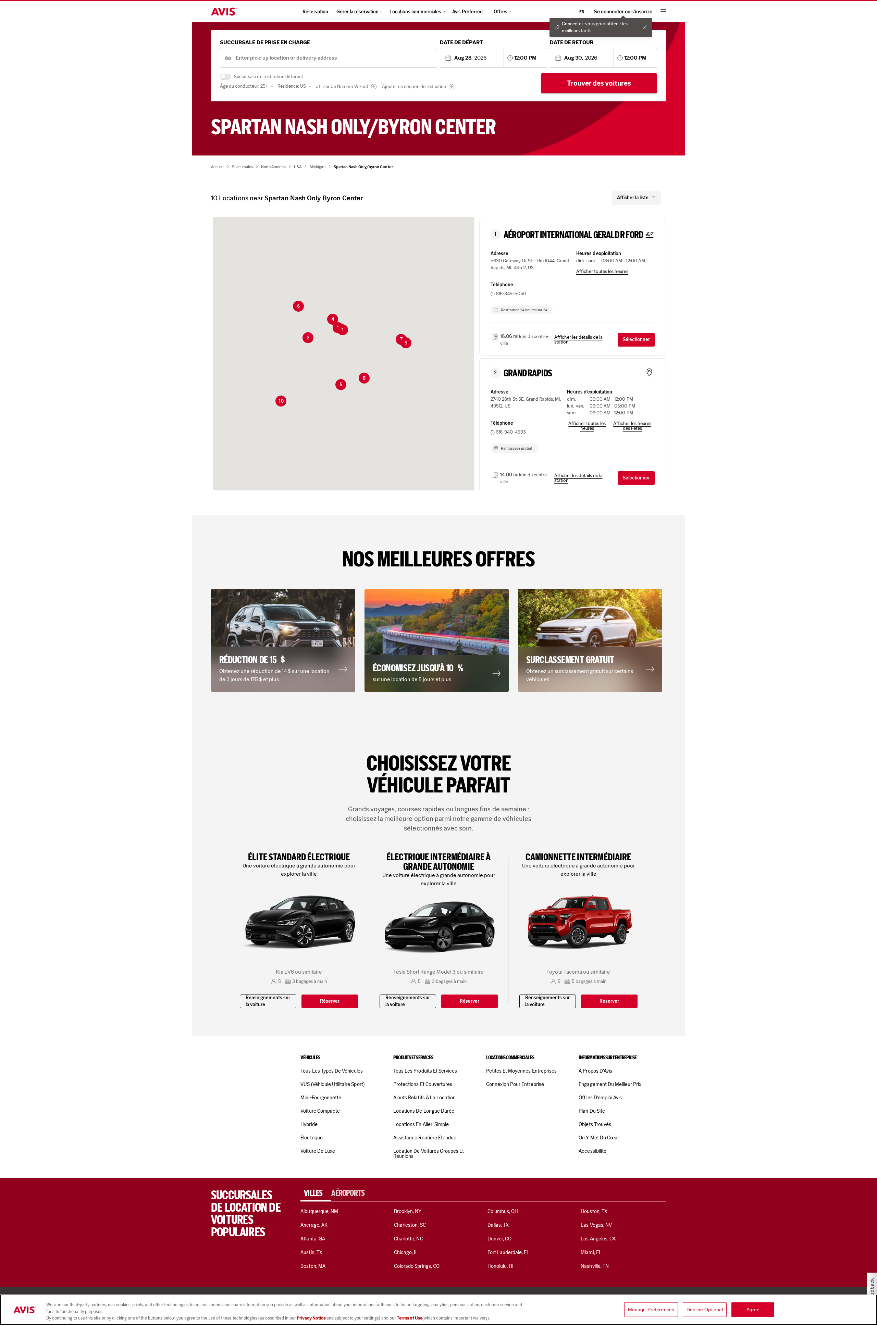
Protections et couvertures (422, 1084)
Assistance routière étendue (424, 1138)
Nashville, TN (595, 1266)
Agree (753, 1309)
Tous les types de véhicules (331, 1071)
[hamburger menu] (663, 11)
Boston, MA (312, 1266)
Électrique (311, 1138)
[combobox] (334, 58)
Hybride (308, 1124)
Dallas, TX (498, 1225)
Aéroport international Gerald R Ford (573, 235)
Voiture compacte (320, 1111)
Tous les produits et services (425, 1071)
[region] (438, 1310)
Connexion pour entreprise (515, 1084)
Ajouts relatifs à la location (424, 1098)
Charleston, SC (410, 1225)
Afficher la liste (633, 198)
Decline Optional (705, 1309)
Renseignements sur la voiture (268, 1001)
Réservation (315, 12)
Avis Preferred (467, 12)
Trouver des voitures (599, 83)
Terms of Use (409, 1318)
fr (581, 11)
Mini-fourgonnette (320, 1098)
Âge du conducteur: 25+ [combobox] (244, 86)
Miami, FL (591, 1252)
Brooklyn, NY (408, 1211)
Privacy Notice (311, 1318)
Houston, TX (594, 1211)
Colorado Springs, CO (417, 1266)
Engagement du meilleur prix (610, 1084)
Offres (500, 12)
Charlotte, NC (408, 1239)
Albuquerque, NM (319, 1211)
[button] (342, 329)
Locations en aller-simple (421, 1124)
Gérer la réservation (357, 12)
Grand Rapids (528, 373)
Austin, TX (311, 1252)
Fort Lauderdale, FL (508, 1252)
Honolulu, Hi (500, 1266)
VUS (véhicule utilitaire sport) (332, 1084)
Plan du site (592, 1111)
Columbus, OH (502, 1211)
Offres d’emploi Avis (600, 1098)
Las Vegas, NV (596, 1225)
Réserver (329, 1001)
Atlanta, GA (312, 1239)
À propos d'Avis (595, 1071)
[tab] (315, 1193)
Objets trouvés (595, 1124)
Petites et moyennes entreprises (521, 1071)
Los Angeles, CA (598, 1239)
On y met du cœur (599, 1138)
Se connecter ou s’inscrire (623, 11)
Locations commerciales (415, 12)
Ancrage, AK (314, 1225)
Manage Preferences (651, 1309)
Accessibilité (592, 1151)
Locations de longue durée (423, 1111)
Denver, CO (499, 1239)
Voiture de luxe (317, 1151)
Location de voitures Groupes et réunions (428, 1153)
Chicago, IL (406, 1252)
